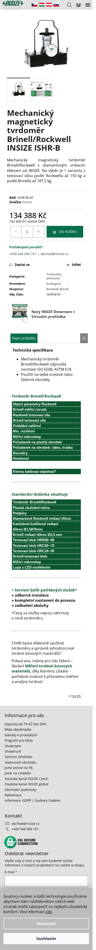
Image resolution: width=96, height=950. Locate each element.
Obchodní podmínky (20, 789)
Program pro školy (19, 740)
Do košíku (68, 231)
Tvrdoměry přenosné (54, 276)
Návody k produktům (21, 735)
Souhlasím (46, 938)
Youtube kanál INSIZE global (26, 784)
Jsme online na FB (18, 767)
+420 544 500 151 (22, 254)
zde (48, 911)
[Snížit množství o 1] (16, 231)
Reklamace (13, 795)
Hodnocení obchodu (20, 762)
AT (49, 5)
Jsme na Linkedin (18, 773)
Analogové (53, 283)
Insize (27, 202)
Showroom (13, 746)
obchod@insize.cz (55, 254)
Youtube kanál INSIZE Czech (26, 778)
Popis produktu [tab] (24, 338)
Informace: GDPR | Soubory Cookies (32, 800)
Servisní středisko (18, 756)
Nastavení (46, 923)
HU (42, 5)
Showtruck (13, 751)
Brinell (64, 289)
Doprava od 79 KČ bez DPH (25, 724)
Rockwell (52, 289)
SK (56, 5)
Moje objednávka (18, 729)
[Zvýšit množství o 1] (38, 231)
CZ (34, 5)
